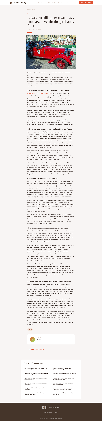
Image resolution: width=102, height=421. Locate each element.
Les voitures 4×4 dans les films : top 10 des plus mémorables (35, 368)
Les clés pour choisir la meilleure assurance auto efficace (35, 383)
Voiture (66, 2)
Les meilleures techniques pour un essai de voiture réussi (64, 373)
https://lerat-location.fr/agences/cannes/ (39, 93)
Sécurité (60, 2)
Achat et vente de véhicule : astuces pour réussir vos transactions (63, 378)
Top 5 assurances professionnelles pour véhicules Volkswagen (34, 393)
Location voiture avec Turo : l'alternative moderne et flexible (63, 383)
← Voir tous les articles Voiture (35, 349)
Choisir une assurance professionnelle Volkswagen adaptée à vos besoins (63, 388)
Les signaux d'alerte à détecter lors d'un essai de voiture (36, 388)
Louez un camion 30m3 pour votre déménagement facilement (62, 368)
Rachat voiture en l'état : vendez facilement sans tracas (64, 393)
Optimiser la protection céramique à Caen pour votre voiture (35, 378)
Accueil (40, 2)
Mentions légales (48, 412)
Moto (49, 2)
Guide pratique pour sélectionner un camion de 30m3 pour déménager (36, 373)
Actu (45, 2)
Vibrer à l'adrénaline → (86, 2)
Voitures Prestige (20, 2)
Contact (56, 412)
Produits (54, 2)
